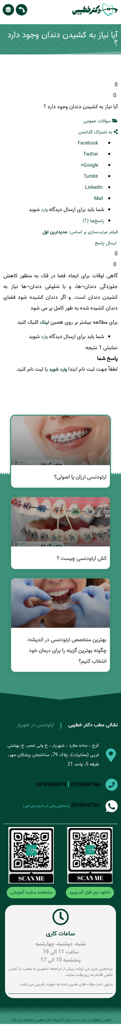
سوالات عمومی (97, 121)
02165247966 (85, 785)
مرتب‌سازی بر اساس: (75, 232)
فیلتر (113, 232)
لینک (44, 322)
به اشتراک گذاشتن (96, 132)
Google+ (90, 165)
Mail (99, 199)
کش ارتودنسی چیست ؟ (82, 558)
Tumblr (91, 176)
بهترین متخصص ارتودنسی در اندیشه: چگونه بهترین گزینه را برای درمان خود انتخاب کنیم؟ (67, 651)
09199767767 (85, 806)
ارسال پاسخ (106, 243)
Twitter (91, 154)
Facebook (88, 143)
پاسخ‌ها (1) (93, 221)
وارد (44, 210)
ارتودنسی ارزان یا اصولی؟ (80, 477)
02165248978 (51, 785)
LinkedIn (94, 188)
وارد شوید (58, 369)
